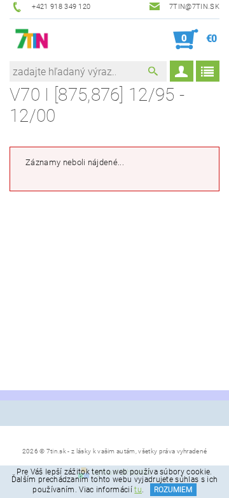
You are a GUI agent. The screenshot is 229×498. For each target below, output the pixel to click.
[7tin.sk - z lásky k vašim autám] (32, 39)
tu (138, 489)
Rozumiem (173, 489)
